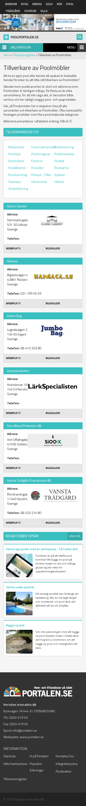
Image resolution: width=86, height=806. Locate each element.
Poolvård (37, 167)
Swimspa (14, 181)
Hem (6, 55)
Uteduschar (39, 181)
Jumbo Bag (14, 315)
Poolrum (37, 160)
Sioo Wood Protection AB (24, 425)
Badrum (11, 4)
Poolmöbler (16, 160)
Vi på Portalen (39, 756)
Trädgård (12, 11)
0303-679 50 (18, 717)
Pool (70, 4)
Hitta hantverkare (15, 763)
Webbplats (13, 248)
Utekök (59, 181)
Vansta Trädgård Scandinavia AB (29, 480)
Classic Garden (17, 206)
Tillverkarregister (24, 55)
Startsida (9, 756)
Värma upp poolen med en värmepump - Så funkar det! (42, 549)
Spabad (59, 174)
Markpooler (16, 147)
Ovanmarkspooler (43, 147)
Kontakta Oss (65, 756)
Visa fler (74, 536)
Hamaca (12, 261)
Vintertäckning (18, 188)
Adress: (12, 214)
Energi (37, 4)
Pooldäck (14, 153)
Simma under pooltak (20, 587)
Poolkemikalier (64, 153)
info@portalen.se (25, 730)
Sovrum (30, 11)
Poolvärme (61, 167)
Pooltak (59, 160)
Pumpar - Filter (41, 174)
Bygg (24, 4)
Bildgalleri (53, 248)
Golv (49, 4)
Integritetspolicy (67, 763)
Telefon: (13, 238)
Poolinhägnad (40, 153)
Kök (59, 4)
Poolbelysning (64, 147)
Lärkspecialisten (18, 370)
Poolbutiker (64, 771)
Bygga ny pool (15, 625)
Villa (43, 11)
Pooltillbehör (17, 167)
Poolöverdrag (17, 174)
